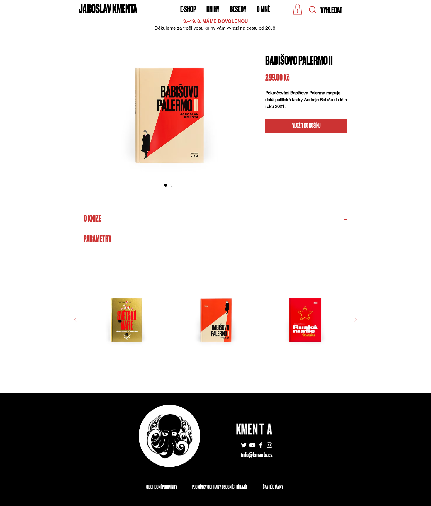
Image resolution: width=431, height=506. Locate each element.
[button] (297, 9)
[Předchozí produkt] (75, 319)
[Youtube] (252, 445)
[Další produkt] (355, 319)
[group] (215, 330)
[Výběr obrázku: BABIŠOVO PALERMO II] (166, 185)
